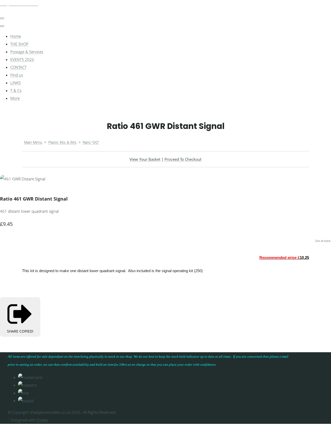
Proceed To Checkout (182, 159)
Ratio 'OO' (91, 142)
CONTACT (18, 67)
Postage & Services (26, 51)
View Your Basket (145, 159)
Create (42, 420)
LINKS (15, 82)
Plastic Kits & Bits (62, 142)
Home (15, 36)
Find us (16, 75)
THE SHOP (19, 44)
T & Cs (15, 90)
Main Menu (33, 142)
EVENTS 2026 (22, 59)
